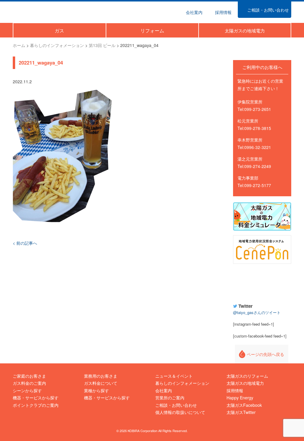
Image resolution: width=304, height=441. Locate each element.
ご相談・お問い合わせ (176, 405)
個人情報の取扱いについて (180, 412)
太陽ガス (40, 11)
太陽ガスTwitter (241, 412)
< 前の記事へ (25, 243)
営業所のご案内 (169, 398)
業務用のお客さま (100, 376)
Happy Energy (262, 282)
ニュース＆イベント (174, 376)
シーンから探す (27, 390)
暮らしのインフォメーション (182, 383)
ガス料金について (100, 383)
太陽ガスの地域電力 (245, 383)
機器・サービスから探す (35, 398)
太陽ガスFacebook (244, 405)
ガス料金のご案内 (29, 383)
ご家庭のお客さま (29, 376)
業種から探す (96, 390)
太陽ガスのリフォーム (247, 376)
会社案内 (163, 390)
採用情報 (235, 390)
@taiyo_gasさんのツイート (257, 312)
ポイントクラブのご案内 (35, 405)
